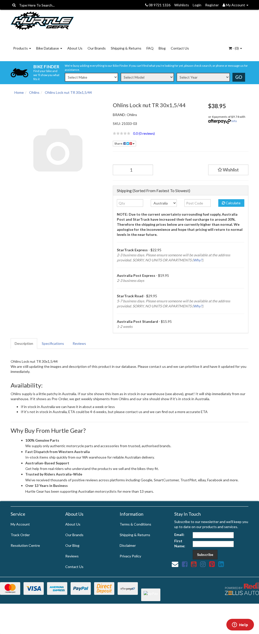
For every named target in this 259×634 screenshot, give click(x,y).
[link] (184, 564)
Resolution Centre (25, 545)
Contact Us (180, 48)
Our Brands (97, 48)
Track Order (20, 535)
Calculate (233, 203)
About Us (74, 48)
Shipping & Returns (126, 48)
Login (197, 5)
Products (21, 48)
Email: (179, 534)
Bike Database (48, 48)
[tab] (24, 343)
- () (236, 48)
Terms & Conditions (135, 524)
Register (212, 5)
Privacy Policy (130, 556)
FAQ (150, 48)
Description (24, 343)
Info (234, 121)
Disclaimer (128, 545)
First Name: (179, 543)
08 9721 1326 (159, 5)
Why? (197, 260)
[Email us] (175, 564)
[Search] (14, 5)
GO (238, 77)
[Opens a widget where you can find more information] (240, 625)
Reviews (79, 343)
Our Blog (72, 545)
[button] (157, 133)
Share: (118, 143)
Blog (162, 48)
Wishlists (181, 5)
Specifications (53, 343)
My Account (20, 524)
